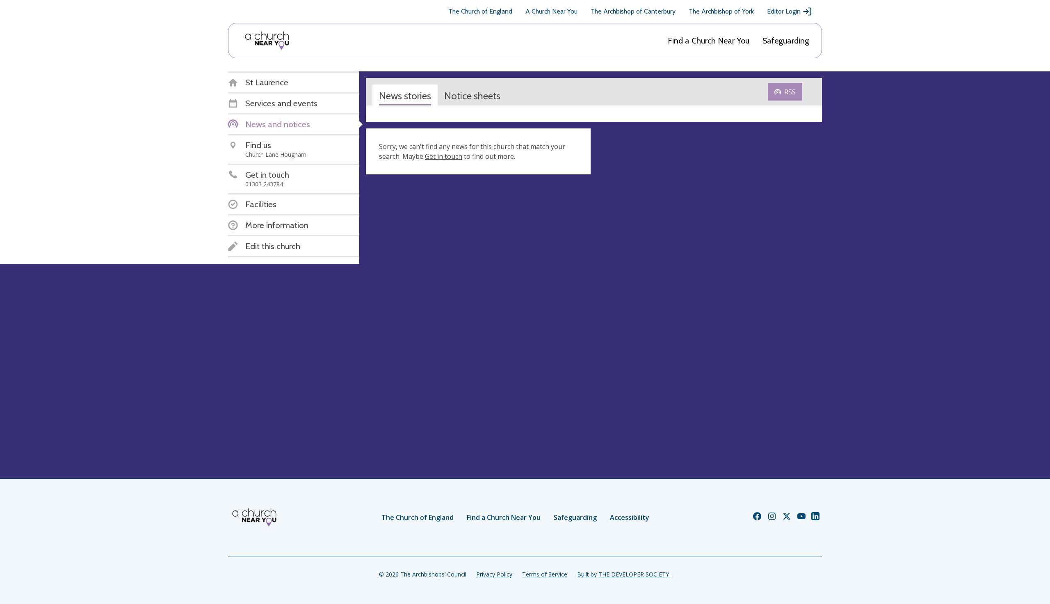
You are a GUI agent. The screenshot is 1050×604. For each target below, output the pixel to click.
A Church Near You (551, 11)
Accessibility (629, 517)
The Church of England (480, 11)
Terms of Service (544, 574)
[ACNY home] (267, 40)
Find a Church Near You (708, 41)
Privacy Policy (494, 574)
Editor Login (784, 11)
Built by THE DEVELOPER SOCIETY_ (624, 574)
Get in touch (443, 156)
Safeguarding (785, 41)
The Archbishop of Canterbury (633, 11)
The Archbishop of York (721, 11)
